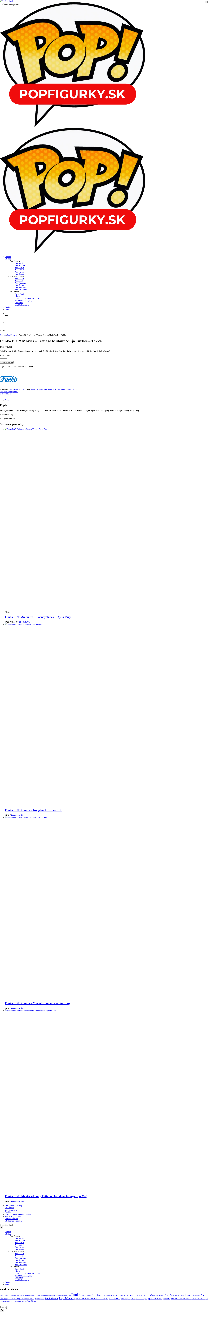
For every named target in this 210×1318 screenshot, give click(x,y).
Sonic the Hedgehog (141, 1298)
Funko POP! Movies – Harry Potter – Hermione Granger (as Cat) (46, 1196)
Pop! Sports (19, 274)
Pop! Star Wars (20, 287)
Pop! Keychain (20, 283)
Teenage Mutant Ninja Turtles (59, 389)
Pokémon (151, 1295)
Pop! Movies (19, 263)
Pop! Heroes (19, 272)
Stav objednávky (11, 1210)
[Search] (2, 1310)
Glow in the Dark (86, 1295)
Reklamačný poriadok (13, 1216)
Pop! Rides (19, 281)
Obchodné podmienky (13, 1221)
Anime (14, 1295)
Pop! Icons (31, 1298)
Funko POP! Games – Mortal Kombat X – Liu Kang (37, 1003)
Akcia (7, 309)
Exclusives (19, 303)
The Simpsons (23, 1301)
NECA (146, 1295)
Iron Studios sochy (22, 305)
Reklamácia (9, 1208)
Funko (33, 389)
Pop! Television (21, 289)
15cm (6, 1295)
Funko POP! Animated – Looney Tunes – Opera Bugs (38, 616)
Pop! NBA (77, 1298)
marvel (133, 1295)
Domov (8, 257)
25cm (10, 1295)
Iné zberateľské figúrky (23, 300)
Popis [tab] (7, 400)
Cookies (8, 1212)
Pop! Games (19, 279)
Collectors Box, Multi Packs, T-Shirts (29, 298)
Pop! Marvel (19, 268)
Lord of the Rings (124, 1295)
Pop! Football (196, 1295)
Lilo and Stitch (114, 1295)
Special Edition (155, 1298)
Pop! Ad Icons (160, 1295)
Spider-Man (166, 1299)
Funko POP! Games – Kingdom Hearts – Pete (33, 810)
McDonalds (140, 1295)
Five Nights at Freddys (64, 1295)
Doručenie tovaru (11, 1219)
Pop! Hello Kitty (12, 1298)
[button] (5, 313)
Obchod (8, 259)
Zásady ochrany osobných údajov (18, 1214)
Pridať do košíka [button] (24, 622)
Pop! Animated (20, 265)
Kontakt (8, 307)
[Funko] (9, 387)
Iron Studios (106, 1295)
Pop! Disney (19, 270)
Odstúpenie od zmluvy (13, 1205)
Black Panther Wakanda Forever (26, 1295)
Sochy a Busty (131, 1298)
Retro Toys (124, 1299)
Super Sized (19, 294)
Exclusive (55, 1295)
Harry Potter (97, 1295)
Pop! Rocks (19, 285)
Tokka (74, 389)
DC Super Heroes (40, 1295)
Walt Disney (31, 1301)
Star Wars (175, 1298)
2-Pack (17, 296)
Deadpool (48, 1295)
